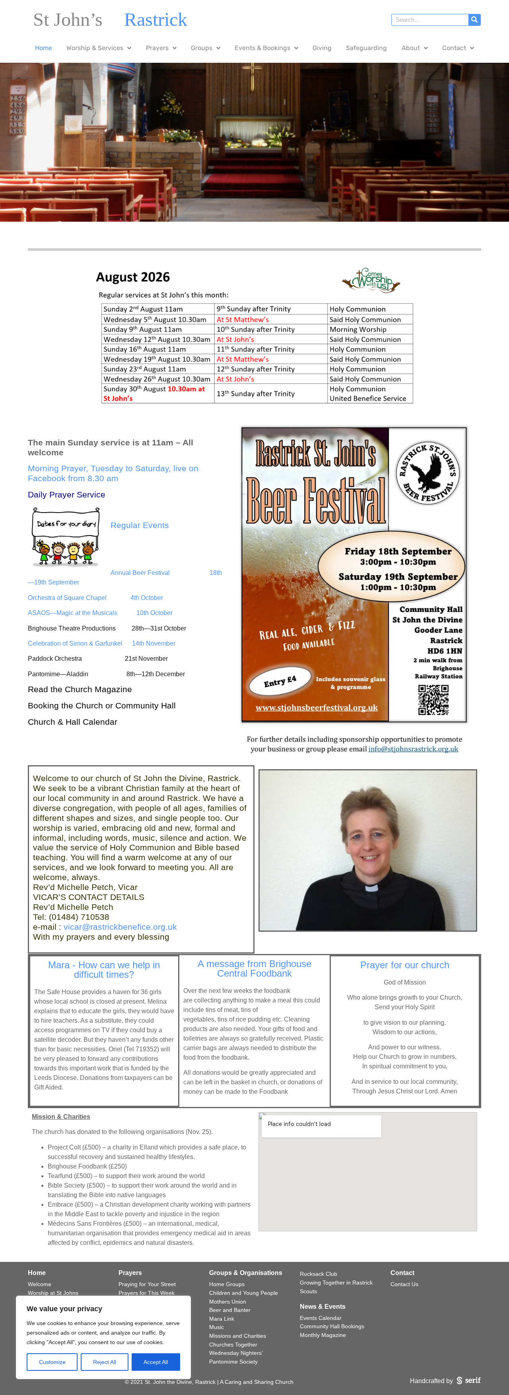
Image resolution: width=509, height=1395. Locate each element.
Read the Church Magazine (81, 689)
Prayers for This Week (147, 1293)
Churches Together (233, 1344)
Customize (52, 1362)
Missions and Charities (237, 1336)
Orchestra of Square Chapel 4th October (95, 597)
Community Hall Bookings (332, 1326)
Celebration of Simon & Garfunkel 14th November (101, 643)
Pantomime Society (233, 1361)
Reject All (104, 1362)
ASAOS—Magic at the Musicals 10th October (100, 612)
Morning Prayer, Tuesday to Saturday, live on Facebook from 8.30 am (113, 473)
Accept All (156, 1362)
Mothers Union (227, 1301)
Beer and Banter (230, 1310)
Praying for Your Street (147, 1284)
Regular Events (140, 525)
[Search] (474, 19)
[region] (103, 1337)
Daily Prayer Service (66, 494)
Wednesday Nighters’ (236, 1353)
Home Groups (227, 1284)
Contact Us (404, 1284)
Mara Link (221, 1319)
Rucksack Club (318, 1274)
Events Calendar (321, 1318)
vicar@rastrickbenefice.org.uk (120, 926)
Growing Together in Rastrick (336, 1282)
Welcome (39, 1284)
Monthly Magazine (323, 1335)
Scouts (308, 1291)
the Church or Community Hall (118, 705)
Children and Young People (243, 1293)
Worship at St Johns (53, 1293)
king (51, 705)
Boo (35, 705)
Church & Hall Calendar (74, 721)
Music (216, 1327)
